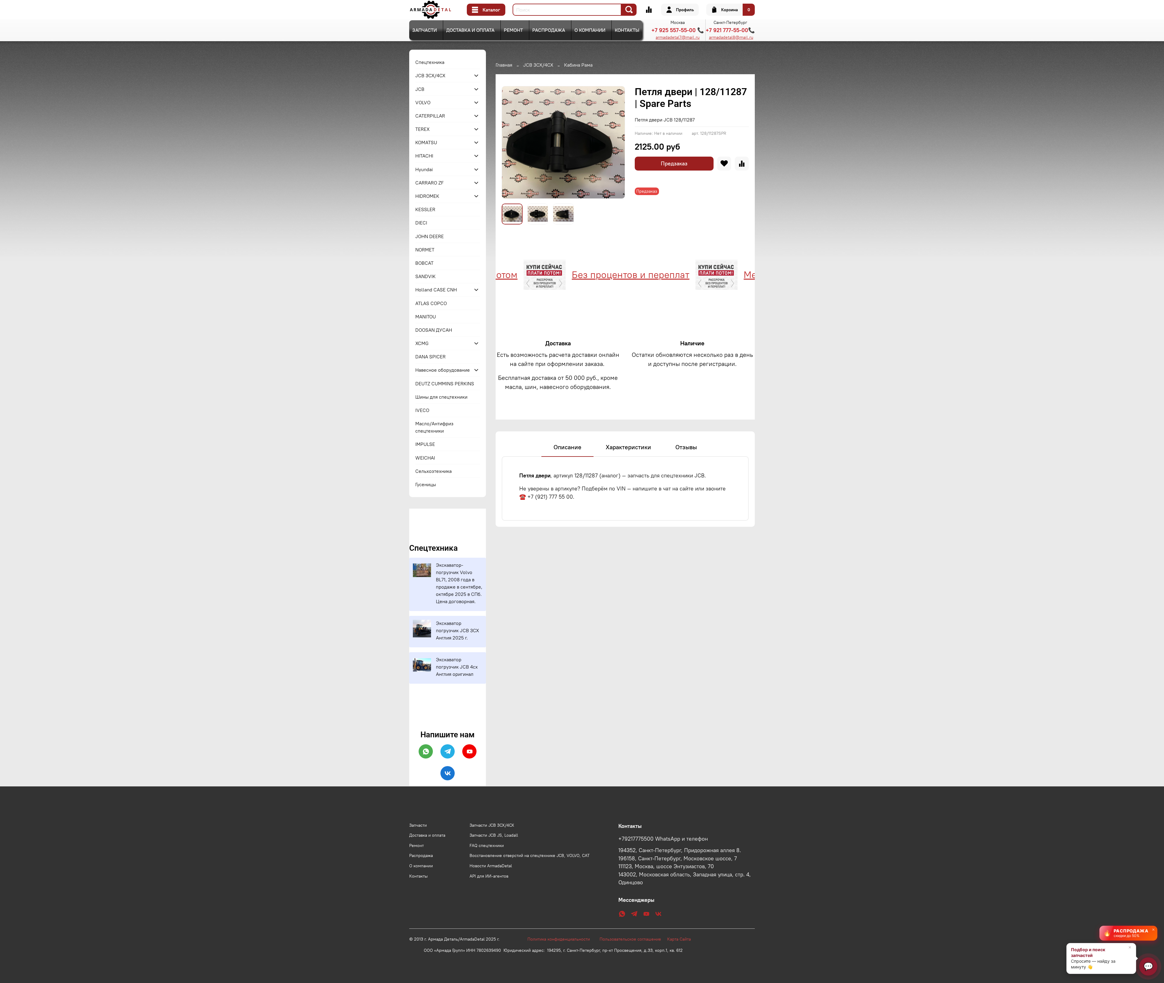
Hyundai (424, 169)
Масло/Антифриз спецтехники (434, 427)
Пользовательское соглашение (633, 939)
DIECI (421, 223)
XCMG (422, 343)
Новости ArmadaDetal (491, 865)
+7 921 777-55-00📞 (730, 30)
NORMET (424, 250)
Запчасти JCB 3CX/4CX (492, 825)
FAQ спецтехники (487, 845)
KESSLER (425, 209)
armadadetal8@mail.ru (731, 37)
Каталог (491, 10)
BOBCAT (424, 263)
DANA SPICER (430, 357)
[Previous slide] (511, 142)
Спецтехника (429, 62)
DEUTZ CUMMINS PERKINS (444, 383)
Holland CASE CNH (436, 290)
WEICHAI (425, 458)
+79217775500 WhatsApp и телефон (663, 838)
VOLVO (422, 102)
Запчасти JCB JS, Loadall (494, 835)
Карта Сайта (679, 939)
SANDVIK (425, 276)
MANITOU (425, 317)
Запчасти (424, 30)
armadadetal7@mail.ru (678, 37)
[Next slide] (615, 142)
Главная (504, 65)
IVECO (422, 410)
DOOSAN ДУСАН (433, 330)
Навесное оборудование (442, 370)
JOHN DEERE (429, 236)
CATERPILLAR (430, 116)
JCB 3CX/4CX (538, 65)
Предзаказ (674, 163)
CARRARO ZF (429, 183)
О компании (589, 30)
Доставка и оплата (470, 30)
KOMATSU (426, 142)
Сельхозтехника (433, 471)
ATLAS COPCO (431, 303)
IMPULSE (425, 444)
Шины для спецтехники (441, 397)
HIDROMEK (427, 196)
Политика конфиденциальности (561, 939)
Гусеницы (425, 484)
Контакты (627, 30)
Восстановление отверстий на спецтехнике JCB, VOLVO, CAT (530, 855)
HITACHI (424, 156)
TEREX (422, 129)
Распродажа (548, 30)
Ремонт (513, 30)
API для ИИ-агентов (489, 876)
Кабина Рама (578, 65)
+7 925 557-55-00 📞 (677, 30)
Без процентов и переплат (594, 274)
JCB (419, 89)
